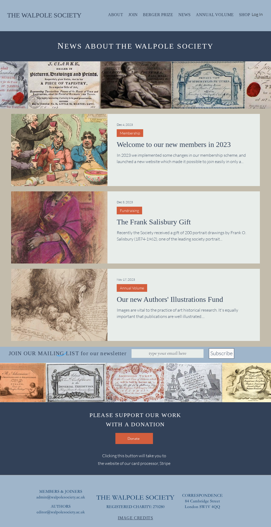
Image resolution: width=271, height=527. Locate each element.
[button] (135, 334)
